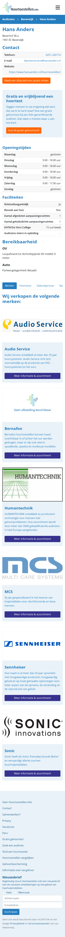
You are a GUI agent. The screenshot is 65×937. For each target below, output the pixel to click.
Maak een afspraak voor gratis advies (26, 80)
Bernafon (32, 425)
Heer (9, 892)
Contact (7, 808)
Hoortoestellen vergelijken (18, 857)
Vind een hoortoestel (14, 851)
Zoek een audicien (13, 845)
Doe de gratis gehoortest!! (23, 130)
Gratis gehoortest (13, 839)
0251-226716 (53, 55)
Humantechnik (32, 506)
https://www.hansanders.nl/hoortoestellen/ (35, 72)
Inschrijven (10, 912)
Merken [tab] (9, 285)
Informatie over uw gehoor (18, 870)
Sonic (32, 745)
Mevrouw (23, 892)
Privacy (6, 820)
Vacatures (8, 827)
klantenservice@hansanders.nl (42, 60)
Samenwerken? (11, 814)
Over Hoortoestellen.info (17, 802)
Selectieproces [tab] (45, 285)
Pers (5, 833)
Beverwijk (27, 19)
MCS (32, 586)
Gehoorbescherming (14, 864)
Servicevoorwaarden (39, 923)
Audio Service (32, 345)
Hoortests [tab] (25, 285)
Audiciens (8, 19)
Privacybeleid (17, 923)
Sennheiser (32, 665)
